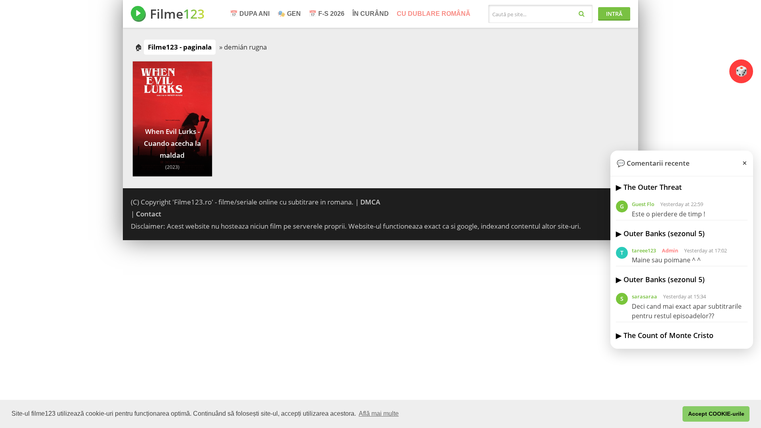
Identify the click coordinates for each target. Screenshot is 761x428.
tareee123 (644, 250)
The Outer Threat (652, 187)
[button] (674, 414)
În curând (370, 13)
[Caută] (582, 13)
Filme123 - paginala (180, 47)
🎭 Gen (289, 13)
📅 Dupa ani (250, 13)
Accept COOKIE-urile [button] (716, 414)
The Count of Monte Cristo (668, 335)
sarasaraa (644, 296)
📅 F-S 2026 (326, 13)
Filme (177, 13)
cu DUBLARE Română (433, 13)
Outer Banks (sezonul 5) (664, 233)
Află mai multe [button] (379, 413)
